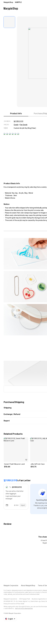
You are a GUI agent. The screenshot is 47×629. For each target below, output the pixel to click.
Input (23, 505)
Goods (16, 125)
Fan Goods (23, 125)
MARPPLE (18, 2)
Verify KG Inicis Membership (24, 608)
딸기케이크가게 (18, 121)
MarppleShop (8, 2)
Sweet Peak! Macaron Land (14, 464)
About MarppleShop (28, 585)
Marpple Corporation (11, 585)
